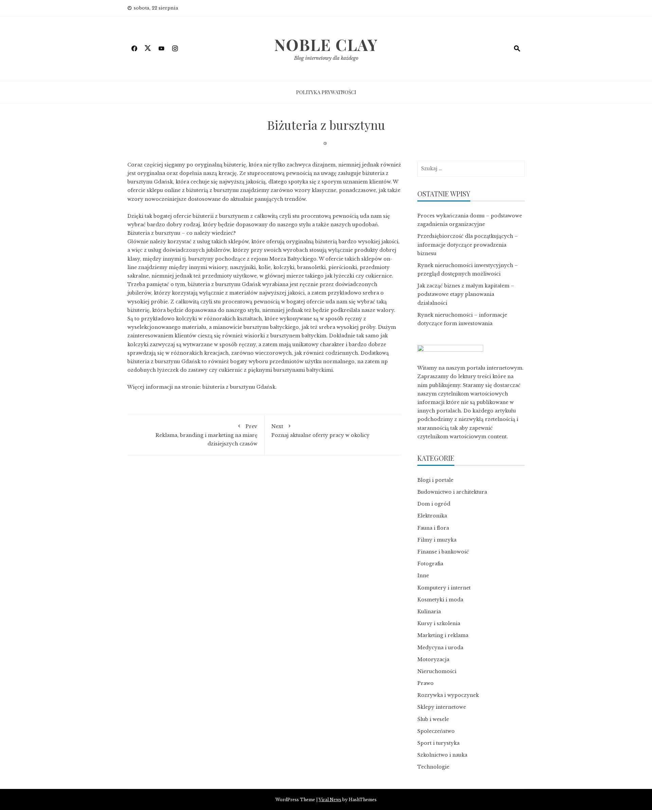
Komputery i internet (444, 588)
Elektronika (432, 516)
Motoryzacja (433, 659)
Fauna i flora (433, 528)
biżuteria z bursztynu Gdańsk (238, 387)
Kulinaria (429, 612)
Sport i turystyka (438, 743)
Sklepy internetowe (441, 707)
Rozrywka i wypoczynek (448, 695)
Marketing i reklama (442, 635)
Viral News (330, 799)
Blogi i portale (435, 480)
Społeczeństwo (436, 731)
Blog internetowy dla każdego (326, 58)
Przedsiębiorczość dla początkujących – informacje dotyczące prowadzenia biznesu (467, 244)
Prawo (425, 683)
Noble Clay (326, 44)
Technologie (433, 767)
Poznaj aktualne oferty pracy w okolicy (320, 430)
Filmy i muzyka (436, 540)
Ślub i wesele (433, 719)
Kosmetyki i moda (440, 600)
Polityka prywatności (326, 92)
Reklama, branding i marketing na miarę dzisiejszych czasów (206, 435)
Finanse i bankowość (443, 552)
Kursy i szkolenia (438, 623)
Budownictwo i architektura (452, 492)
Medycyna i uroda (440, 648)
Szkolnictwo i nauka (442, 755)
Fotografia (430, 564)
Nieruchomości (436, 671)
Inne (423, 576)
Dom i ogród (433, 504)
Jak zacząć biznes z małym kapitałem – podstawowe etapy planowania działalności (465, 294)
